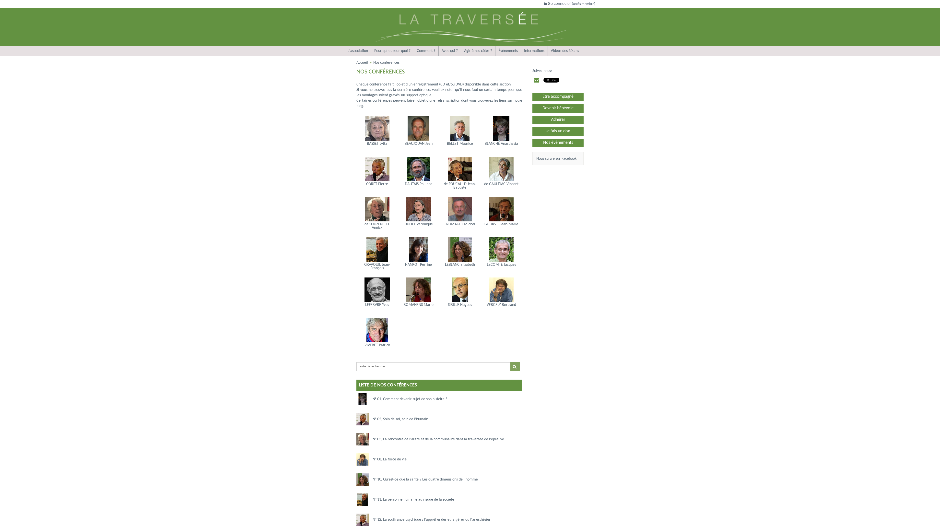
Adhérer (558, 119)
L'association (358, 51)
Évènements (508, 51)
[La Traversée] (470, 45)
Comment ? (426, 51)
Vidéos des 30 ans (565, 51)
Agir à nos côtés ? (478, 51)
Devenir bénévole (558, 108)
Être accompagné (558, 96)
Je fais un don (558, 131)
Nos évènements (558, 142)
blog (359, 106)
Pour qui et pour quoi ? (392, 51)
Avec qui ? (450, 51)
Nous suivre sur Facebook (556, 159)
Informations (534, 51)
